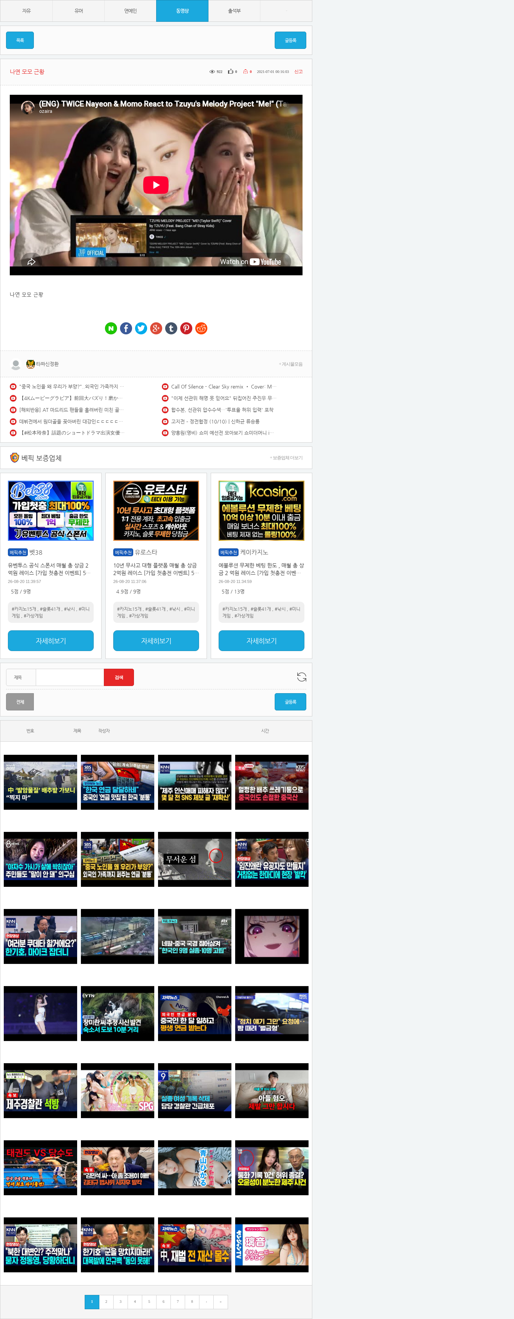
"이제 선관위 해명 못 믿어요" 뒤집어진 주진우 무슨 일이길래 (224, 398)
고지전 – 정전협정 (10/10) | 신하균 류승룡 (215, 421)
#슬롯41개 (50, 609)
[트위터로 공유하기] (141, 328)
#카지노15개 (24, 609)
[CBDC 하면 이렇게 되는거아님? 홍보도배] (194, 1244)
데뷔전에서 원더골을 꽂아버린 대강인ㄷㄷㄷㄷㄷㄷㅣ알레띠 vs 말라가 (72, 421)
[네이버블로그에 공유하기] (111, 328)
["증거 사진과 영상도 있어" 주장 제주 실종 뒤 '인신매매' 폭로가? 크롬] (194, 782)
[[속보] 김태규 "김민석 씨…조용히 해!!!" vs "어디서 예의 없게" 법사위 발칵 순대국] (117, 1167)
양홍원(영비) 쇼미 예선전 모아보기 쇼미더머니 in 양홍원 (224, 433)
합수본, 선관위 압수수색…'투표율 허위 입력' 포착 (222, 410)
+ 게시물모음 (291, 364)
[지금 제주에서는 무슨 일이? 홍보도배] (194, 859)
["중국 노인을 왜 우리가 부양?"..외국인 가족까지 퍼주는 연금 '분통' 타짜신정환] (117, 859)
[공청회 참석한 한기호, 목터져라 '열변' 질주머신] (40, 936)
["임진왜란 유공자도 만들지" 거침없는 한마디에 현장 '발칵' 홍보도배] (272, 859)
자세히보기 (51, 641)
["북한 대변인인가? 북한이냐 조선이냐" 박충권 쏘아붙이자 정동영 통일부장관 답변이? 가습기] (40, 1244)
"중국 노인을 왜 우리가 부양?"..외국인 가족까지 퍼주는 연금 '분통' (72, 386)
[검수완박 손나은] (40, 859)
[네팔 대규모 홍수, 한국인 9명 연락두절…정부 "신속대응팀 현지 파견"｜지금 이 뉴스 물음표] (194, 936)
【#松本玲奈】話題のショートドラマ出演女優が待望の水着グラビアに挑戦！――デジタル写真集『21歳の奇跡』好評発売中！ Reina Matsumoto (72, 433)
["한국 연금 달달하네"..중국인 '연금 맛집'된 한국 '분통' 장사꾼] (117, 782)
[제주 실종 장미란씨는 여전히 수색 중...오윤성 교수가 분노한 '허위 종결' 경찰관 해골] (272, 1167)
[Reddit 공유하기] (201, 328)
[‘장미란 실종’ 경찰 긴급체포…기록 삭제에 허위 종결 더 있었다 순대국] (194, 1090)
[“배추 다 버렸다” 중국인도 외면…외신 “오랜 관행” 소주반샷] (272, 782)
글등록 (290, 40)
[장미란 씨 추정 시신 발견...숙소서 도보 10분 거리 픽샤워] (117, 1013)
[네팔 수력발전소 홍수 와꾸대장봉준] (117, 936)
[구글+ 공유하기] (156, 328)
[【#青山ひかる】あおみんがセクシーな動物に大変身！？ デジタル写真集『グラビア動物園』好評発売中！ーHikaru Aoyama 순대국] (194, 1167)
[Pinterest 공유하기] (186, 328)
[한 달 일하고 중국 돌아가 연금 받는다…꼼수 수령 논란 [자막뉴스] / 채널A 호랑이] (194, 1013)
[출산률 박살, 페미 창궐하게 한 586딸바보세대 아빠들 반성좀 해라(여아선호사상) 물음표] (272, 1090)
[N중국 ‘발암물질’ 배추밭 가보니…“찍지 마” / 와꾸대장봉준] (40, 782)
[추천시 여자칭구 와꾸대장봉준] (40, 1013)
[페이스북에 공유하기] (126, 328)
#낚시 (69, 609)
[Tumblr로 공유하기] (171, 328)
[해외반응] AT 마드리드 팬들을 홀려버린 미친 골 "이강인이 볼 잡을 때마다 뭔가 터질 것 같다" (72, 410)
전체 (20, 701)
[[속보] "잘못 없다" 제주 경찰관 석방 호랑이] (40, 1090)
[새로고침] (301, 677)
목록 (20, 40)
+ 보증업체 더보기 (286, 457)
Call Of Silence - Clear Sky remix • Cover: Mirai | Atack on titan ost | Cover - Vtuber (224, 386)
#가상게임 (33, 615)
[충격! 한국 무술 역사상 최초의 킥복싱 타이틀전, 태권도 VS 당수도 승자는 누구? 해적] (40, 1167)
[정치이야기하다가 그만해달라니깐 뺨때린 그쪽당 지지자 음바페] (272, 1013)
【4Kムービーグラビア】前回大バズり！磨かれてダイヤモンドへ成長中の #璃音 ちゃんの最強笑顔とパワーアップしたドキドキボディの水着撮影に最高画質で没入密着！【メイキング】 (72, 398)
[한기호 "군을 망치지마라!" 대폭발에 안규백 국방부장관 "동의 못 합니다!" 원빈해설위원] (117, 1244)
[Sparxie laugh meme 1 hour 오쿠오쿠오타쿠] (272, 936)
